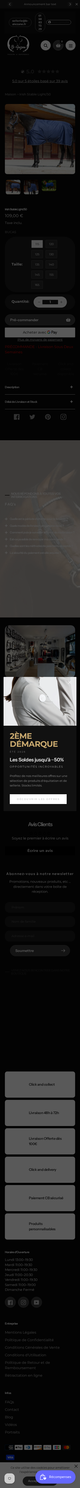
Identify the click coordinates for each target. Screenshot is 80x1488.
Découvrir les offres (38, 799)
